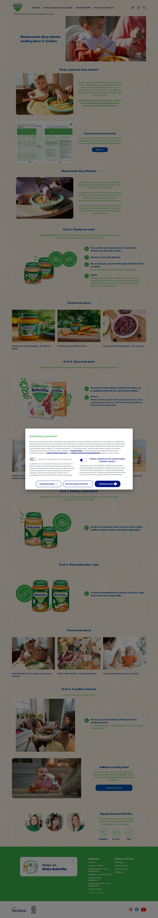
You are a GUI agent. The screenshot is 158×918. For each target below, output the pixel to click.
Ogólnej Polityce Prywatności (57, 453)
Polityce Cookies (76, 451)
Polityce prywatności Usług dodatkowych (85, 453)
